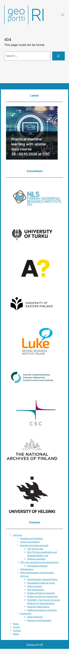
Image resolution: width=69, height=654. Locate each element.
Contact (17, 630)
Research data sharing (38, 606)
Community (25, 613)
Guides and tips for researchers (42, 596)
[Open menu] (63, 15)
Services (17, 535)
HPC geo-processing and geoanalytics (39, 562)
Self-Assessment (35, 589)
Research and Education (39, 620)
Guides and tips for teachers (41, 593)
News (16, 623)
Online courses (34, 586)
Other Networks (35, 616)
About (16, 633)
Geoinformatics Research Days (42, 579)
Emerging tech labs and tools (34, 545)
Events (16, 627)
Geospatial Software (37, 565)
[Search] (58, 56)
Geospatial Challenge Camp (41, 582)
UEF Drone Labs (35, 548)
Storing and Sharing (30, 541)
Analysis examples (36, 558)
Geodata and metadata (31, 538)
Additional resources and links (42, 610)
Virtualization (26, 569)
